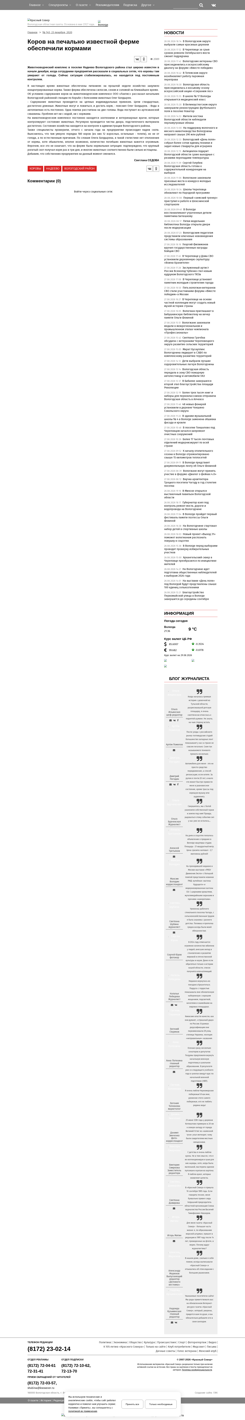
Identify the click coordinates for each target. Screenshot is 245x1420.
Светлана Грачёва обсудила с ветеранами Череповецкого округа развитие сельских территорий (189, 341)
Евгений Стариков (174, 1030)
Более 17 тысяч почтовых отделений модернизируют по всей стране (189, 442)
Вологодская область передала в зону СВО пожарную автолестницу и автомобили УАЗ (186, 372)
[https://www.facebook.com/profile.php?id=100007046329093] (177, 720)
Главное (33, 32)
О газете (33, 1400)
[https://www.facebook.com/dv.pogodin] (177, 784)
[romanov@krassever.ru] (174, 890)
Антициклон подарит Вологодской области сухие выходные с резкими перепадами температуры (189, 154)
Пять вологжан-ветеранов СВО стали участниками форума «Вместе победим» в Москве (190, 291)
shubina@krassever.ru (41, 1388)
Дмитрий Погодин (174, 777)
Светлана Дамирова (174, 1201)
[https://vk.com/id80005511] (176, 1322)
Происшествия (166, 1342)
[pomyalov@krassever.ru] (174, 750)
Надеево (52, 168)
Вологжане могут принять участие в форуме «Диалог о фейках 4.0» (190, 472)
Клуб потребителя (179, 1346)
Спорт (182, 1342)
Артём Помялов (174, 744)
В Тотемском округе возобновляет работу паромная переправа (186, 76)
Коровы (35, 168)
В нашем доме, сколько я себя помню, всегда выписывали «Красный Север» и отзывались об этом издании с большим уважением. (199, 1265)
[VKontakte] (92, 196)
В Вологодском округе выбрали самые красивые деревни (187, 43)
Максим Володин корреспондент (174, 881)
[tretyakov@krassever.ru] (174, 856)
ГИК (215, 1392)
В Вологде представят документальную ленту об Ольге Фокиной (190, 464)
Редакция (59, 1400)
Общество (135, 1342)
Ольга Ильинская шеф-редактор (174, 712)
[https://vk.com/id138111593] (174, 720)
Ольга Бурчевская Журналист (174, 821)
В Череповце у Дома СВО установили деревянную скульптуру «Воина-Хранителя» (188, 259)
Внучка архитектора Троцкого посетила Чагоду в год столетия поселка (190, 482)
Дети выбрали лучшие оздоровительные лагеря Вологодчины (189, 362)
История (45, 1400)
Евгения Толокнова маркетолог (174, 1106)
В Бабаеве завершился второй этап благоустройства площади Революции (188, 384)
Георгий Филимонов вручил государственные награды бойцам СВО (186, 248)
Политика (105, 1342)
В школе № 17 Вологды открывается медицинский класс (187, 98)
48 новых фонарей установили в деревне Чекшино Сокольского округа (185, 407)
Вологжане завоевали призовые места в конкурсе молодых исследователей (187, 181)
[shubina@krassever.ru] (174, 932)
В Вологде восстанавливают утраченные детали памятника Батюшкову (188, 213)
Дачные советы (165, 1351)
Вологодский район (79, 168)
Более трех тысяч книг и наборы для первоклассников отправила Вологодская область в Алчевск (190, 396)
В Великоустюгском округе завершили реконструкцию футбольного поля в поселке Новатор (190, 108)
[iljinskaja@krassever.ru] (170, 720)
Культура (149, 1342)
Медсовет (199, 1346)
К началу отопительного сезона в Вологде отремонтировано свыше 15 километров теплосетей (188, 454)
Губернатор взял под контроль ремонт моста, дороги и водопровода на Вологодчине (186, 506)
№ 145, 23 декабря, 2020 (57, 32)
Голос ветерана (187, 1351)
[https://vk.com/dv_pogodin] (174, 784)
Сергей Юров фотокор (174, 956)
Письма (211, 1346)
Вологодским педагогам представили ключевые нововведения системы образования (188, 236)
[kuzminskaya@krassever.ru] (172, 1322)
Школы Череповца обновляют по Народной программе (187, 191)
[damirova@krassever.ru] (174, 1208)
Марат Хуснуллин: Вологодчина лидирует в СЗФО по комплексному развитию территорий (188, 352)
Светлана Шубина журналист (174, 924)
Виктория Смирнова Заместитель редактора (174, 1169)
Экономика (120, 1342)
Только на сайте (156, 1346)
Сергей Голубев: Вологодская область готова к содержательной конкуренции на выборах (185, 167)
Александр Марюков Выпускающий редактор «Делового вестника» (174, 1277)
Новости (174, 32)
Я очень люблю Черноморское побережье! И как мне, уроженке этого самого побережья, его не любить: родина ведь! (199, 1097)
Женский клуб (207, 1351)
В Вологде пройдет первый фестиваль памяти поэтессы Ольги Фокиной (190, 517)
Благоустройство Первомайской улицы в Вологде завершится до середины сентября (186, 596)
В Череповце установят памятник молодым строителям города (189, 281)
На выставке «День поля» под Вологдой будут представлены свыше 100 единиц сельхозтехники (190, 584)
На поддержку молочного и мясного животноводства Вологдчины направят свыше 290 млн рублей (191, 131)
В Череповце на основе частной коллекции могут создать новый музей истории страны (189, 303)
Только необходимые (160, 1404)
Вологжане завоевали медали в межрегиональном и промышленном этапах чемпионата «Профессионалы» (187, 327)
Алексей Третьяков (174, 849)
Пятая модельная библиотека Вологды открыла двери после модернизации (187, 224)
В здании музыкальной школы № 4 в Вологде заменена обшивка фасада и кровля (190, 419)
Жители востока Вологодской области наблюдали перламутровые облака (185, 119)
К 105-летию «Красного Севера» (124, 1346)
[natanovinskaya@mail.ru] (172, 1005)
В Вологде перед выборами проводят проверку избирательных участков (191, 549)
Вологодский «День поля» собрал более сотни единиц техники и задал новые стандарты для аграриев (190, 143)
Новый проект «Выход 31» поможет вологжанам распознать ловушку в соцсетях (190, 537)
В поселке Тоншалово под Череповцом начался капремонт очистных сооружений (189, 431)
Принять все (132, 1404)
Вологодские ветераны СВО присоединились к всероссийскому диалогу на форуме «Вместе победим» (191, 64)
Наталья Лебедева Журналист (174, 996)
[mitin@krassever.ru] (174, 1241)
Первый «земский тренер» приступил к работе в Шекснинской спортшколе (191, 201)
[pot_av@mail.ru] (174, 1072)
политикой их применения (82, 1411)
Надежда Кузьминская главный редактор (174, 1312)
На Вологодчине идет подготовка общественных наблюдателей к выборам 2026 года (190, 572)
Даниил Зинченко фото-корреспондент (174, 1136)
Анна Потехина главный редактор (174, 1063)
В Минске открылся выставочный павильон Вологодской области (187, 494)
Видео (212, 1342)
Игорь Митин (174, 1235)
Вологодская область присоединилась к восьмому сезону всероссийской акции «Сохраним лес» (188, 88)
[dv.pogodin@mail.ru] (170, 784)
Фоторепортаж (197, 1342)
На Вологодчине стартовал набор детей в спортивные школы (190, 527)
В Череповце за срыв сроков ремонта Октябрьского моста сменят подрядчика (187, 53)
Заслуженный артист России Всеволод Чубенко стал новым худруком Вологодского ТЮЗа (188, 271)
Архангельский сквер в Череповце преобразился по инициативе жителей (190, 561)
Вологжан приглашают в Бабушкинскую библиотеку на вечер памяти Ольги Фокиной (189, 314)
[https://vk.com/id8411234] (176, 1005)
